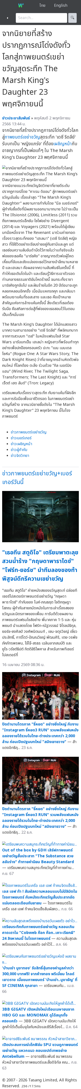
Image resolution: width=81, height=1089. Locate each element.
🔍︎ (72, 18)
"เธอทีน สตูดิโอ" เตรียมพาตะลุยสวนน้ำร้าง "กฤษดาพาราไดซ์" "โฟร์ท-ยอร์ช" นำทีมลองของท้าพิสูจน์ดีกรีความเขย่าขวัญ (40, 565)
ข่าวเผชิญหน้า (21, 444)
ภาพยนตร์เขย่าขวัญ (22, 137)
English (60, 5)
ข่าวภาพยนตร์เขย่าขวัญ (28, 432)
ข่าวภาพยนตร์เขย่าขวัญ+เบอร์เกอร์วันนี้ (37, 478)
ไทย (42, 5)
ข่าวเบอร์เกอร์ (21, 438)
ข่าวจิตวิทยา (20, 456)
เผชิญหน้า (62, 143)
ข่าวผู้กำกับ (19, 450)
